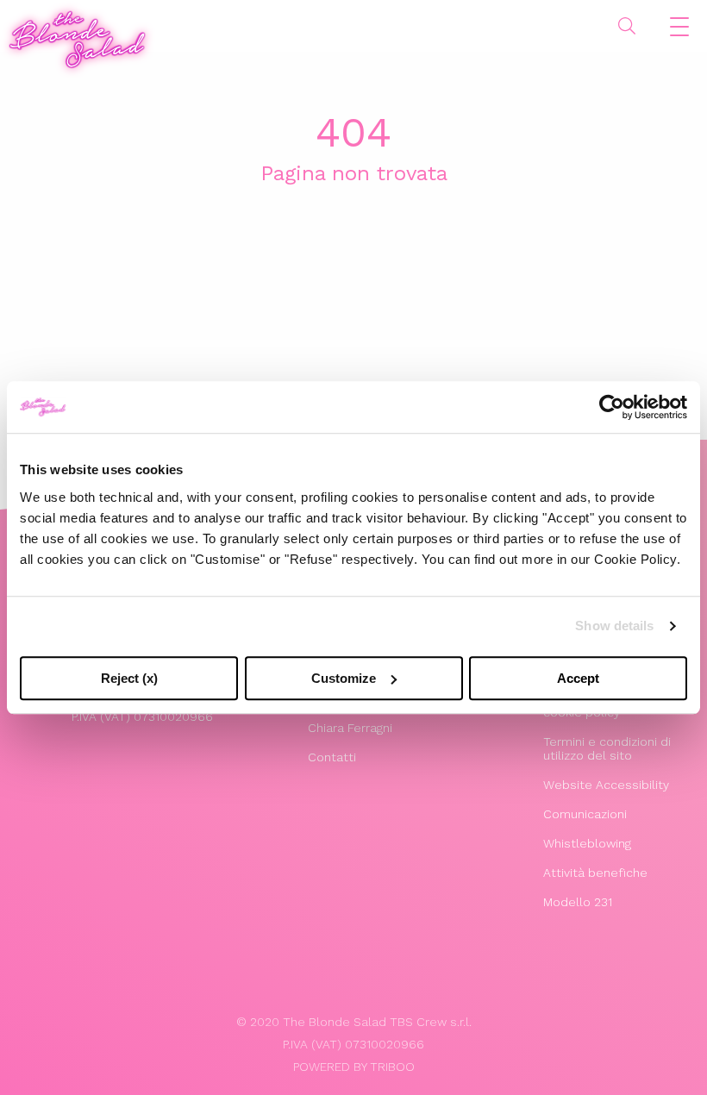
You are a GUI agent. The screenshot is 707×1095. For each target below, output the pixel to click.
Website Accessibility (606, 785)
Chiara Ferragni (350, 728)
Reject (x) (129, 678)
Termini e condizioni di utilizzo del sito (607, 748)
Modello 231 (577, 902)
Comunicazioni (585, 814)
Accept (578, 678)
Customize (343, 678)
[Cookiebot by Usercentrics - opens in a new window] (611, 407)
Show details (614, 625)
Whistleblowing (587, 843)
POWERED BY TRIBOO (354, 1066)
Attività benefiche (595, 872)
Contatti (332, 757)
